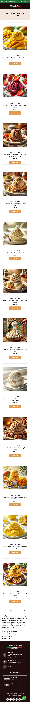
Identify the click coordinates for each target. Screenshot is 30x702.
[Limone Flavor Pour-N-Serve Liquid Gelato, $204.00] (15, 526)
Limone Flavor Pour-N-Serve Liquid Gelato (15, 546)
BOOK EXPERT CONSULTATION (8, 1)
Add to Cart (15, 63)
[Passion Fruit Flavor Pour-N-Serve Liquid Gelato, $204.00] (15, 574)
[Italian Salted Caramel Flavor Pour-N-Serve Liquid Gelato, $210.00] (15, 134)
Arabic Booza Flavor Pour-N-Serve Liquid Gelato (15, 350)
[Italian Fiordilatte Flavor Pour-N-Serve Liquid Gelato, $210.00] (15, 379)
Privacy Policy (17, 695)
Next (25, 611)
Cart (28, 1)
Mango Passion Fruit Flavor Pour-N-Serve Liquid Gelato (15, 498)
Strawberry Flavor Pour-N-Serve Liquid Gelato (15, 106)
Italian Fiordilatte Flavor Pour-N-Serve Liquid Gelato (15, 399)
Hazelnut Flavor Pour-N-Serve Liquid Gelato (15, 448)
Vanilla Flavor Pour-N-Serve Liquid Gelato (15, 253)
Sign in (24, 1)
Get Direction (12, 666)
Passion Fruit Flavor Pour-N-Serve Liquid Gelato (15, 594)
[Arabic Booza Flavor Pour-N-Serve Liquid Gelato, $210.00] (15, 330)
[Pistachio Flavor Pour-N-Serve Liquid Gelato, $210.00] (15, 184)
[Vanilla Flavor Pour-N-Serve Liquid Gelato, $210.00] (15, 233)
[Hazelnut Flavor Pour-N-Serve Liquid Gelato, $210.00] (15, 428)
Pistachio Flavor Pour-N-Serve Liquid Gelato (15, 204)
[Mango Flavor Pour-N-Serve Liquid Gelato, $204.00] (15, 38)
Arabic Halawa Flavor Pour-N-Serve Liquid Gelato (15, 301)
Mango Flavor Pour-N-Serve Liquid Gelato (15, 58)
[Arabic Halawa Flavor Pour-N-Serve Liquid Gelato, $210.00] (15, 280)
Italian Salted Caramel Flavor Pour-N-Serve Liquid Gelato (15, 155)
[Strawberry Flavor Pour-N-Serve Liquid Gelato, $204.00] (15, 85)
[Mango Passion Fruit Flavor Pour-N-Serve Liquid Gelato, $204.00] (15, 477)
